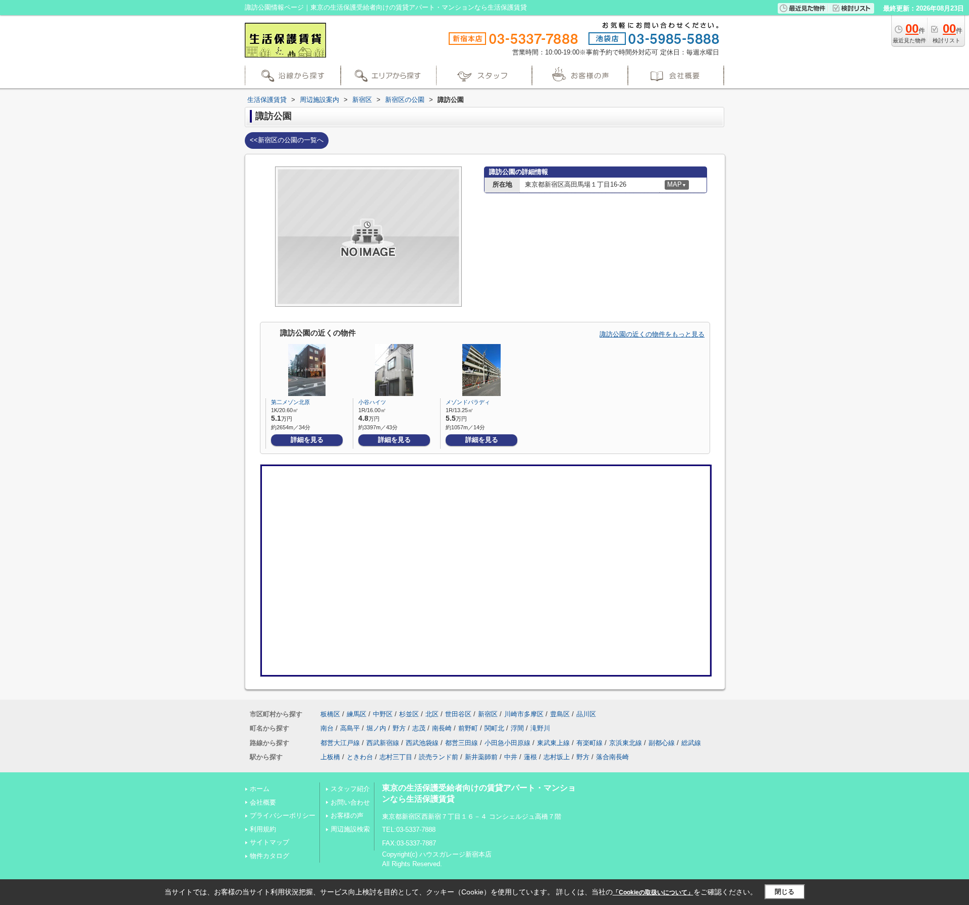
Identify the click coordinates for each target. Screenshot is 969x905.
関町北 (494, 728)
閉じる (784, 891)
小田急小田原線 (507, 743)
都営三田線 (461, 743)
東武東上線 (553, 743)
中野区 (383, 714)
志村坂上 (557, 757)
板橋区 (330, 714)
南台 (327, 728)
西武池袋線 (422, 743)
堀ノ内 (376, 728)
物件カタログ (269, 856)
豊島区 (560, 714)
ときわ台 (360, 757)
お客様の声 (347, 815)
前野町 (468, 728)
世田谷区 (458, 714)
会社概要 (263, 802)
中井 (510, 757)
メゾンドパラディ (468, 402)
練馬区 (356, 714)
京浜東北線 (625, 743)
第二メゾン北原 (290, 402)
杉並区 (409, 714)
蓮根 (530, 757)
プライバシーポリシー (282, 815)
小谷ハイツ (372, 402)
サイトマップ (269, 842)
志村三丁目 (396, 757)
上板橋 (330, 757)
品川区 (586, 714)
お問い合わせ (350, 802)
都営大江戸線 (340, 743)
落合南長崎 (612, 757)
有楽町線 (589, 743)
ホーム (260, 789)
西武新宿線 (382, 743)
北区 (432, 714)
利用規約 (263, 829)
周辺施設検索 (350, 829)
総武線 (691, 743)
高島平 (350, 728)
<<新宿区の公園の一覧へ (287, 140)
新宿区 (488, 714)
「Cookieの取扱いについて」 (653, 892)
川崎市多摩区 (524, 714)
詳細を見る (307, 439)
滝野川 (540, 728)
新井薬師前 (481, 757)
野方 (399, 728)
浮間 (517, 728)
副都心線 (662, 743)
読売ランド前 (438, 757)
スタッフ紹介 (350, 789)
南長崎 (442, 728)
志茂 (418, 728)
